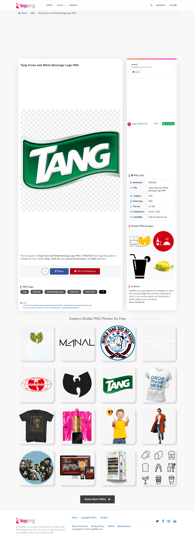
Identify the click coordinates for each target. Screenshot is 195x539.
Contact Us (140, 302)
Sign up (161, 5)
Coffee (137, 72)
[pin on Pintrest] (50, 329)
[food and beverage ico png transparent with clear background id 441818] (158, 467)
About (75, 518)
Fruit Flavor (74, 292)
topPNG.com (97, 529)
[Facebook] (163, 521)
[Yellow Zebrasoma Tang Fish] (163, 266)
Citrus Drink (90, 292)
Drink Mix (37, 292)
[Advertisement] (97, 39)
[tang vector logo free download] (117, 384)
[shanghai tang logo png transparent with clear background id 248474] (158, 343)
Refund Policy (124, 526)
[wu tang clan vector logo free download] (77, 384)
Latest (49, 5)
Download (169, 123)
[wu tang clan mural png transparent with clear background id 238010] (36, 467)
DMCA (111, 526)
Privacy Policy (97, 526)
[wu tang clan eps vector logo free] (36, 384)
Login (174, 5)
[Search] (151, 5)
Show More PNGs (96, 499)
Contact (73, 5)
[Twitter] (157, 521)
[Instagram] (168, 521)
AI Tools (60, 5)
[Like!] (45, 271)
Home (24, 13)
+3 (102, 292)
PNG (32, 13)
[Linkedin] (175, 521)
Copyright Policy (89, 518)
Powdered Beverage (55, 292)
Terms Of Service (80, 526)
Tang (25, 292)
